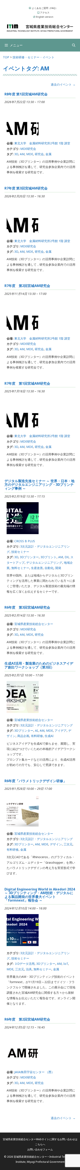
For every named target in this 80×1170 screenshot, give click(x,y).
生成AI (49, 736)
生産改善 (37, 568)
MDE (29, 154)
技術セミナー (20, 552)
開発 (58, 568)
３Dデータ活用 (24, 964)
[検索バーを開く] (73, 45)
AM (22, 154)
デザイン (56, 844)
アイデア (61, 730)
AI (36, 730)
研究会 (39, 154)
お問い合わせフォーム (40, 1149)
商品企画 (23, 736)
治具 (29, 969)
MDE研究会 (28, 149)
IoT (65, 964)
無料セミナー (20, 568)
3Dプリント (49, 557)
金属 (48, 154)
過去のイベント (63, 84)
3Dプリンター (29, 557)
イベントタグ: (26, 68)
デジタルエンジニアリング (44, 563)
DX (67, 557)
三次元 (68, 844)
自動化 (49, 568)
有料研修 (37, 736)
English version (44, 16)
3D (16, 154)
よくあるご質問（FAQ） (44, 8)
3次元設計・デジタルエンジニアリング (46, 725)
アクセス (44, 12)
